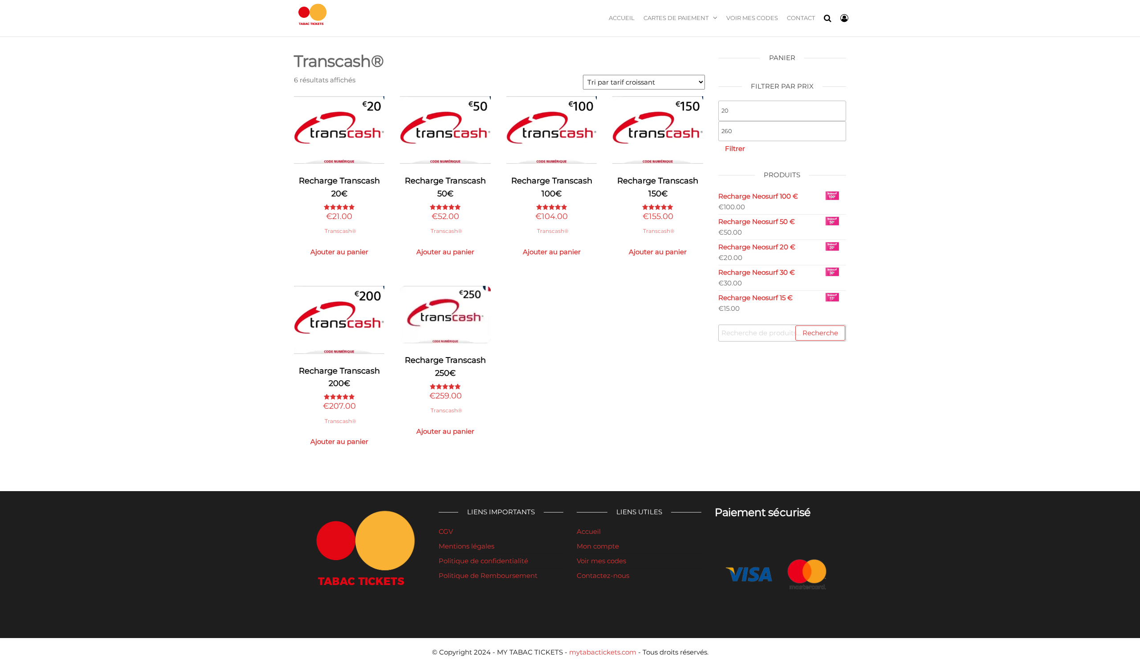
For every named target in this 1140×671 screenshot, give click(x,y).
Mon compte (598, 546)
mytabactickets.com (602, 652)
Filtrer (735, 148)
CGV (446, 531)
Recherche (820, 333)
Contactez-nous (603, 575)
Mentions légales (466, 546)
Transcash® (340, 231)
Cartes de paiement (675, 17)
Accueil (622, 17)
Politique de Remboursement (488, 575)
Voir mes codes (752, 17)
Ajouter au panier (339, 252)
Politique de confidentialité (483, 561)
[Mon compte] (844, 18)
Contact (801, 17)
